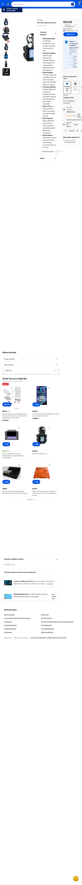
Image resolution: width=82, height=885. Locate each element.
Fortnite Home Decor (10, 629)
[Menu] (3, 4)
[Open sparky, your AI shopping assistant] (76, 879)
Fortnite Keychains (46, 625)
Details (76, 124)
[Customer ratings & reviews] (57, 558)
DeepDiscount (70, 111)
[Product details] (57, 359)
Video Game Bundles (47, 632)
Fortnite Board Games (47, 629)
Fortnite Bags (8, 632)
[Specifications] (57, 365)
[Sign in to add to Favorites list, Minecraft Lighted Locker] (49, 427)
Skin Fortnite (45, 614)
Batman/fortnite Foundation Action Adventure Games (57, 621)
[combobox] (43, 4)
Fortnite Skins (8, 621)
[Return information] (76, 31)
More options (66, 103)
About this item (9, 352)
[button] (25, 47)
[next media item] (30, 46)
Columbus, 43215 (68, 97)
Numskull (40, 20)
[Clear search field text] (70, 4)
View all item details (48, 151)
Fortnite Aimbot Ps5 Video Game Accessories (17, 618)
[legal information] (75, 25)
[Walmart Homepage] (8, 4)
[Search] (72, 4)
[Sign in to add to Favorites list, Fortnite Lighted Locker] (30, 40)
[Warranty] (55, 370)
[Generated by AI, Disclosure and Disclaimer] (61, 151)
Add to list (72, 130)
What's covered (74, 47)
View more (30, 499)
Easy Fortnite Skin (9, 614)
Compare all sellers (69, 142)
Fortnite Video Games (10, 625)
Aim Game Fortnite (46, 618)
